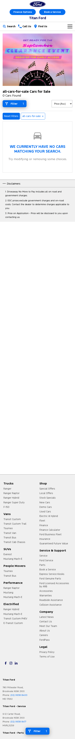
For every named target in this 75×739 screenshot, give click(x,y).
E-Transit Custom (13, 623)
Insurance (44, 539)
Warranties (45, 595)
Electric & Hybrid (48, 516)
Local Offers (46, 493)
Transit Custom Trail (14, 523)
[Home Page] (37, 4)
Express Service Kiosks (51, 574)
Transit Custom (12, 519)
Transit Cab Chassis (14, 542)
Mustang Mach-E (12, 558)
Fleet (42, 520)
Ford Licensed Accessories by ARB (54, 585)
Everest (7, 554)
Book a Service (52, 12)
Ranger (7, 488)
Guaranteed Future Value (53, 543)
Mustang (8, 592)
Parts (42, 565)
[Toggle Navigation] (70, 26)
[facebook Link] (5, 663)
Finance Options (22, 12)
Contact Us (45, 621)
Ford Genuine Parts (50, 578)
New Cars (44, 502)
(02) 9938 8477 (18, 721)
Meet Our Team (48, 626)
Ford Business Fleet (50, 534)
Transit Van (9, 533)
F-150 (6, 507)
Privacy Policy (46, 652)
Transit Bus (9, 537)
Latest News (46, 617)
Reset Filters (11, 116)
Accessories (46, 591)
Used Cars (45, 511)
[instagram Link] (11, 663)
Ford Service (46, 560)
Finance (43, 525)
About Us (44, 630)
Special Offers (47, 488)
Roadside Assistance (51, 600)
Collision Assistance (50, 604)
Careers (43, 635)
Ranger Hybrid (11, 497)
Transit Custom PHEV (15, 618)
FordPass (44, 639)
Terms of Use (47, 656)
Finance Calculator (49, 529)
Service (43, 555)
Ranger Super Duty (14, 502)
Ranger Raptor (11, 493)
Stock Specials (47, 497)
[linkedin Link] (16, 663)
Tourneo (8, 528)
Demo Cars (45, 507)
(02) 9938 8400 (18, 695)
